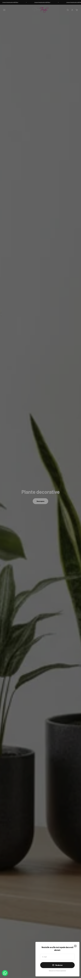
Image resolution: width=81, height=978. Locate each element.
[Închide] (75, 946)
